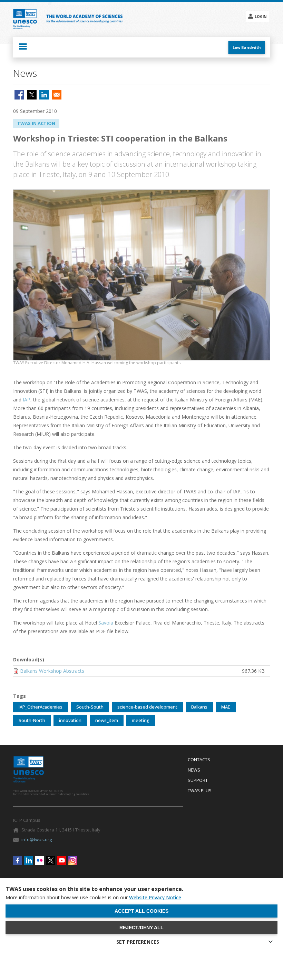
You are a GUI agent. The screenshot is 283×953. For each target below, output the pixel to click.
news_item (106, 720)
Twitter (50, 860)
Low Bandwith (247, 47)
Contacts (199, 760)
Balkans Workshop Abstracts (52, 671)
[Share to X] (32, 95)
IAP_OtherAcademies (40, 707)
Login (260, 16)
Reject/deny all (141, 927)
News (194, 770)
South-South (90, 707)
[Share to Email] (56, 95)
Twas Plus (200, 791)
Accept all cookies (141, 911)
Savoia (105, 622)
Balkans (199, 707)
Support (198, 780)
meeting (140, 720)
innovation (70, 720)
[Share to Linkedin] (44, 95)
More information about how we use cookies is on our (93, 897)
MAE (225, 707)
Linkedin (28, 860)
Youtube (61, 860)
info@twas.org (36, 839)
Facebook (17, 860)
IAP (26, 399)
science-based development (147, 707)
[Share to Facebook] (19, 95)
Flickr (39, 860)
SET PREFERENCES (137, 942)
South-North (32, 720)
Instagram (72, 860)
